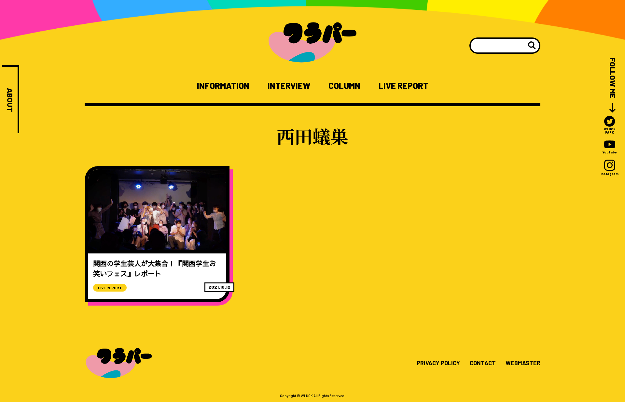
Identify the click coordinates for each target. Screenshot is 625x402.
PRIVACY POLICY (438, 363)
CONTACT (483, 363)
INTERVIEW (289, 85)
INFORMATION (223, 85)
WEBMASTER (523, 363)
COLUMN (344, 85)
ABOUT (10, 100)
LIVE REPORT (403, 85)
